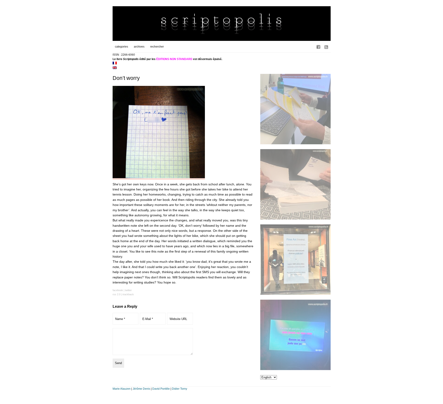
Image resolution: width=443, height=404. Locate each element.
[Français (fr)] (115, 63)
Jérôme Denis (141, 388)
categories (121, 46)
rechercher (157, 46)
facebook (118, 290)
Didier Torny (179, 388)
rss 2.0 (116, 294)
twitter (128, 290)
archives (139, 46)
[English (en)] (115, 68)
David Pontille (161, 388)
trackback (128, 294)
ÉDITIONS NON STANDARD (174, 59)
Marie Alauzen (122, 388)
